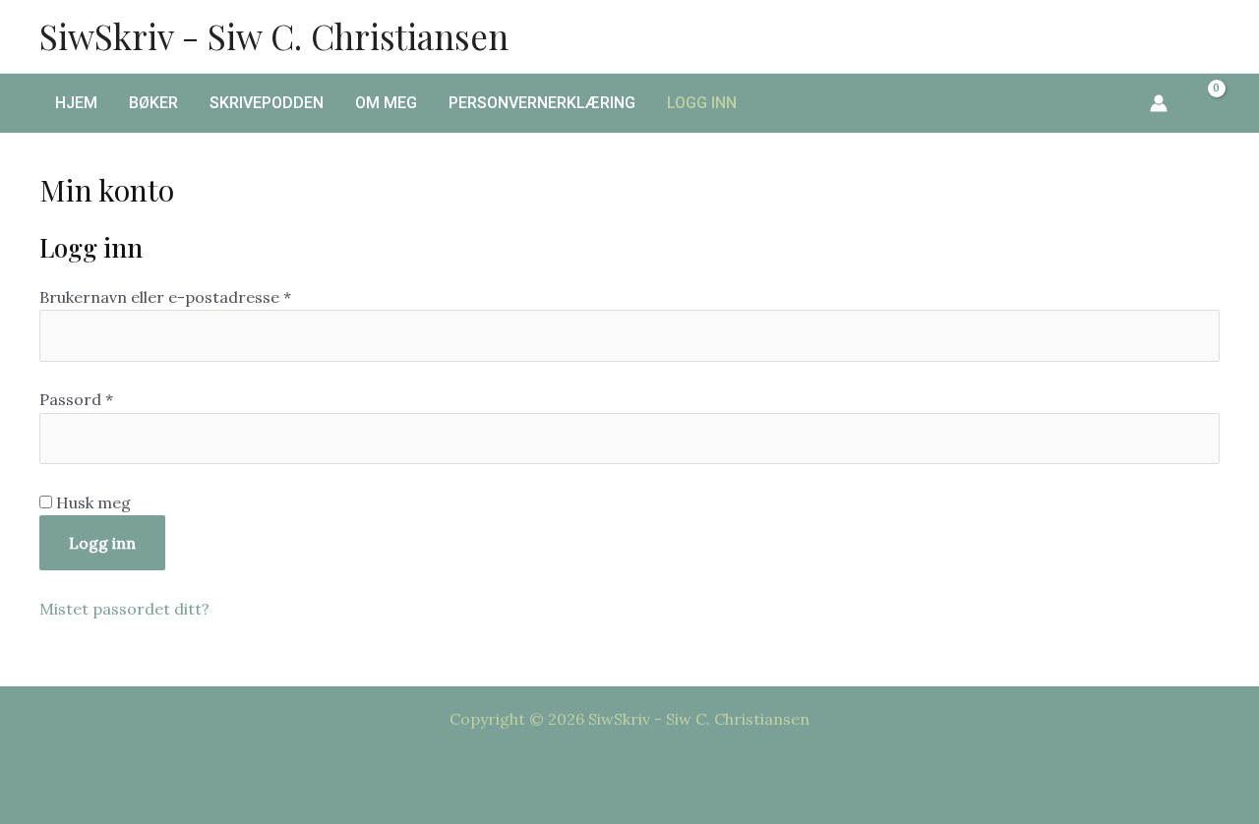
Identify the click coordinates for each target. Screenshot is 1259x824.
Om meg (386, 102)
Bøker (153, 102)
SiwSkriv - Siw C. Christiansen (274, 36)
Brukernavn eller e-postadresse (195, 296)
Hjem (76, 102)
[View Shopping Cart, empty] (1203, 103)
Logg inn (702, 102)
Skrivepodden (267, 102)
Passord (106, 398)
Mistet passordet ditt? (124, 608)
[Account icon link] (1159, 103)
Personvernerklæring (542, 102)
